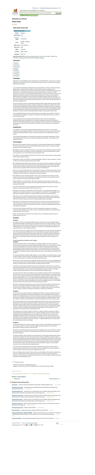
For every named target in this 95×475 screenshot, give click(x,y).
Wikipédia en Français (25, 15)
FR (59, 8)
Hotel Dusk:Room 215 (54, 378)
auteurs (48, 373)
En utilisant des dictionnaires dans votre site (49, 8)
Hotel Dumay (17, 378)
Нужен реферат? (22, 376)
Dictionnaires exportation (16, 424)
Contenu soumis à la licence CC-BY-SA (19, 373)
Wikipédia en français (42, 373)
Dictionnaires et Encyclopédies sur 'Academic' (32, 10)
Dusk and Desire (16, 410)
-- (22, 57)
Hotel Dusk (35, 373)
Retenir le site (36, 8)
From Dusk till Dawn (17, 418)
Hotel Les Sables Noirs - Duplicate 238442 (22, 412)
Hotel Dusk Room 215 (17, 399)
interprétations (34, 15)
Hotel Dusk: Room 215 (17, 387)
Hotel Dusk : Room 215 (17, 395)
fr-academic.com (15, 14)
